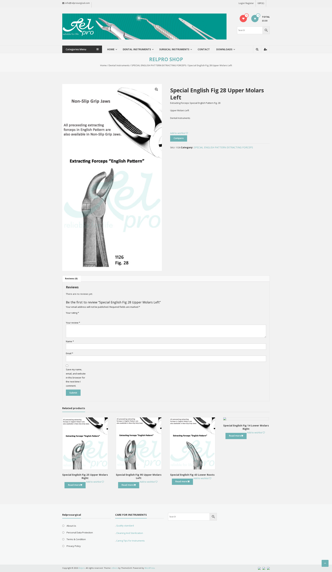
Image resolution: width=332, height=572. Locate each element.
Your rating (72, 312)
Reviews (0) (71, 278)
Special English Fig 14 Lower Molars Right (246, 427)
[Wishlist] (243, 18)
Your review (73, 322)
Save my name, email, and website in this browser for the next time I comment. (76, 377)
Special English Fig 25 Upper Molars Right (85, 476)
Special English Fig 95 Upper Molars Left (139, 476)
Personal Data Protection (80, 532)
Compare (179, 138)
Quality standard (125, 525)
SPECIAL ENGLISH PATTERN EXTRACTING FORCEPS (158, 65)
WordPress (150, 568)
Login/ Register (246, 3)
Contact (204, 49)
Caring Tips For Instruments (130, 540)
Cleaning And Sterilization (129, 533)
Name (70, 341)
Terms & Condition (76, 539)
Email (69, 353)
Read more (74, 484)
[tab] (71, 279)
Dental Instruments (119, 65)
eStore (115, 568)
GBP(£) (260, 3)
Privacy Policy (74, 546)
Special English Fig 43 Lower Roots (192, 474)
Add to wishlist (178, 133)
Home (110, 49)
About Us (71, 525)
